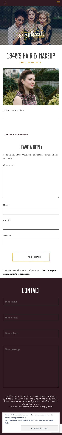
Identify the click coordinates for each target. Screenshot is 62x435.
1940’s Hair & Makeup (15, 134)
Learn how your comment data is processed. (30, 272)
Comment (9, 165)
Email (6, 220)
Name (7, 205)
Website (7, 235)
